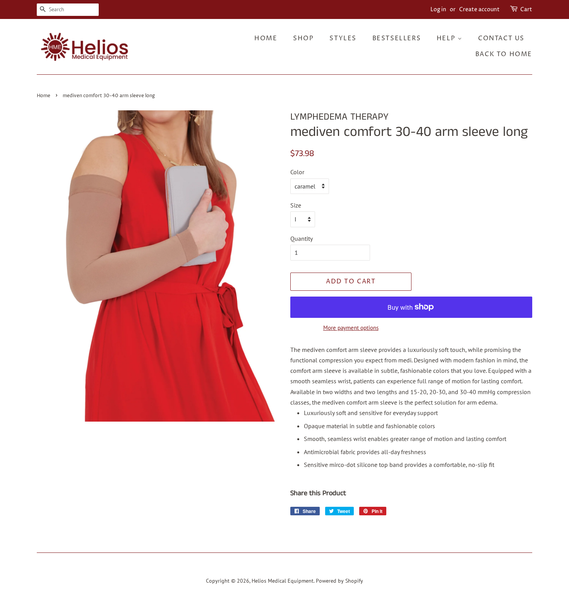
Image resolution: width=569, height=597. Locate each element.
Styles (342, 38)
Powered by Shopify (339, 580)
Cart (526, 9)
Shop (303, 38)
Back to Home (503, 54)
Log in (438, 9)
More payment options (351, 327)
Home (265, 38)
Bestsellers (396, 38)
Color (297, 172)
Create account (479, 9)
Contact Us (501, 38)
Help (447, 38)
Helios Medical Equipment (283, 580)
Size (295, 205)
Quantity (301, 238)
